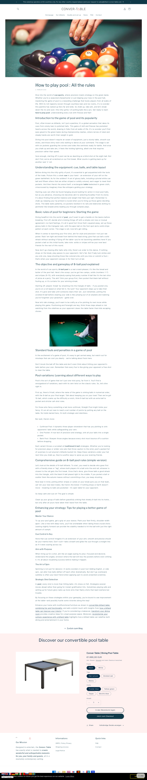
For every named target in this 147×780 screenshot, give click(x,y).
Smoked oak (108, 676)
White (100, 668)
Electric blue (104, 694)
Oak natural (93, 676)
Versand (98, 660)
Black (91, 668)
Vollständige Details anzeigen (110, 725)
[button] (18, 9)
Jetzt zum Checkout (105, 716)
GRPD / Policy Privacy (64, 743)
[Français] (10, 774)
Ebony (91, 681)
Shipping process (62, 747)
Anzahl (89, 698)
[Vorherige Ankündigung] (16, 2)
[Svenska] (34, 774)
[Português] (23, 774)
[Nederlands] (3, 774)
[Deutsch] (13, 774)
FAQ (96, 743)
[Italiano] (20, 774)
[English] (6, 774)
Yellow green (109, 689)
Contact (98, 747)
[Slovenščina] (27, 774)
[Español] (30, 774)
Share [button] (91, 725)
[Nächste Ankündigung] (130, 2)
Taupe (91, 694)
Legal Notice (60, 751)
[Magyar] (16, 774)
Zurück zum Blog (75, 628)
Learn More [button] (69, 776)
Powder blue (94, 689)
